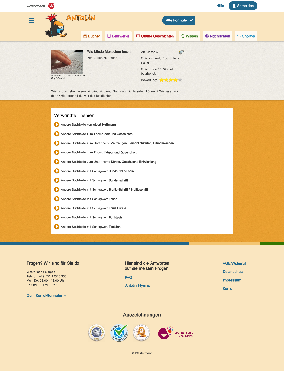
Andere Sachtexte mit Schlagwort (97, 171)
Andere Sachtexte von (88, 124)
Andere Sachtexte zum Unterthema (117, 143)
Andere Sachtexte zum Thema (97, 134)
